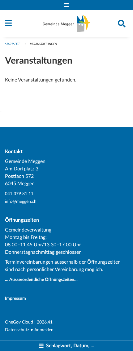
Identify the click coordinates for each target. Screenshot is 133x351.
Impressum (15, 298)
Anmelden (44, 330)
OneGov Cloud (19, 322)
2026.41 (45, 322)
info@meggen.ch (20, 201)
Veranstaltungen (43, 44)
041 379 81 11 (19, 193)
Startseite (12, 44)
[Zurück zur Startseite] (66, 23)
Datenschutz (17, 330)
